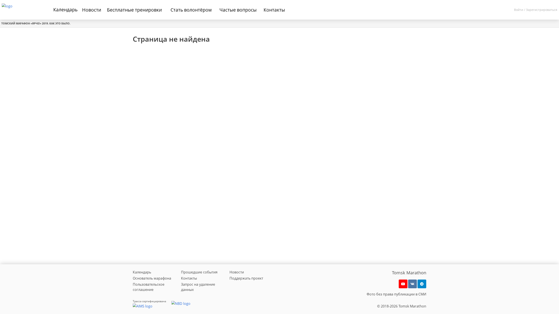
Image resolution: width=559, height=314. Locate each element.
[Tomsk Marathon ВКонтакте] (412, 284)
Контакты (189, 278)
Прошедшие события (199, 272)
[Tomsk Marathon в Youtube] (403, 284)
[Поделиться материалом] (422, 284)
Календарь (65, 10)
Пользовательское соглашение (148, 287)
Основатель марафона (152, 278)
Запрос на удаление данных (198, 287)
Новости (236, 272)
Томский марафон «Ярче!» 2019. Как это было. (35, 23)
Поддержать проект (246, 278)
